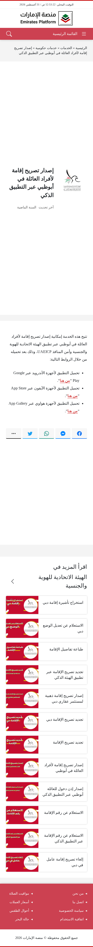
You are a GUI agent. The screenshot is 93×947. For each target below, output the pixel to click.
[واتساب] (46, 433)
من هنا (65, 380)
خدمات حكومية (46, 48)
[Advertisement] (46, 113)
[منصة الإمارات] (46, 18)
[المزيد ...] (13, 433)
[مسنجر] (63, 433)
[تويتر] (30, 433)
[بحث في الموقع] (9, 34)
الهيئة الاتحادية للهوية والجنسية (62, 581)
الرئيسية (81, 48)
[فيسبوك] (79, 433)
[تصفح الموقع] (70, 34)
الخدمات (66, 48)
